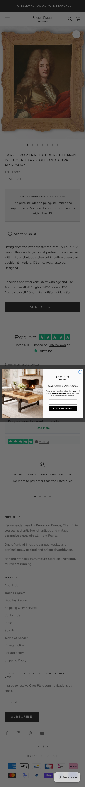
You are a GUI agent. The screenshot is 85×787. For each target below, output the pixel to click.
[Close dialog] (80, 372)
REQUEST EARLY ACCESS (62, 408)
